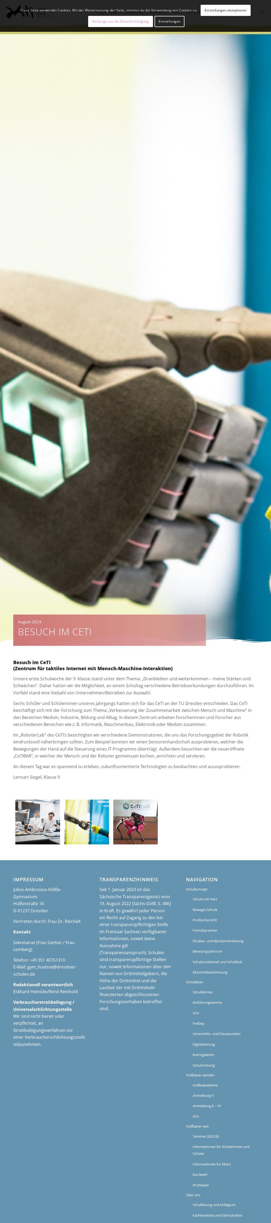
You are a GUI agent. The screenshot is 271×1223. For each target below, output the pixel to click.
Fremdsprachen (205, 930)
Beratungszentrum (207, 951)
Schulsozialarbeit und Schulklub (217, 961)
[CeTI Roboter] (135, 822)
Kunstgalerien (203, 1054)
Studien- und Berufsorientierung (218, 941)
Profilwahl (201, 1185)
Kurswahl (200, 1174)
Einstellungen (169, 21)
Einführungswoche (207, 1002)
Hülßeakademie (205, 1085)
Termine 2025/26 (206, 1136)
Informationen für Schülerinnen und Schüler (221, 1150)
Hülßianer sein (197, 1126)
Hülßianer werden (200, 1075)
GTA (196, 1013)
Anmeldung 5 (203, 1095)
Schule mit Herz (205, 899)
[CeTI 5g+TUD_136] (86, 822)
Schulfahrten (203, 992)
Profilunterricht (205, 920)
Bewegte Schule (205, 909)
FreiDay (199, 1023)
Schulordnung (204, 1065)
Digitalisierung (204, 1044)
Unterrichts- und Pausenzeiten (217, 1033)
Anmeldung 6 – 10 (207, 1105)
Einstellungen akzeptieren (226, 10)
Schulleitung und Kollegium (214, 1204)
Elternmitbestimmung (210, 972)
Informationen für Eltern (212, 1164)
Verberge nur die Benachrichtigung (120, 21)
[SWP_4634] (37, 822)
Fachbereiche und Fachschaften (217, 1215)
